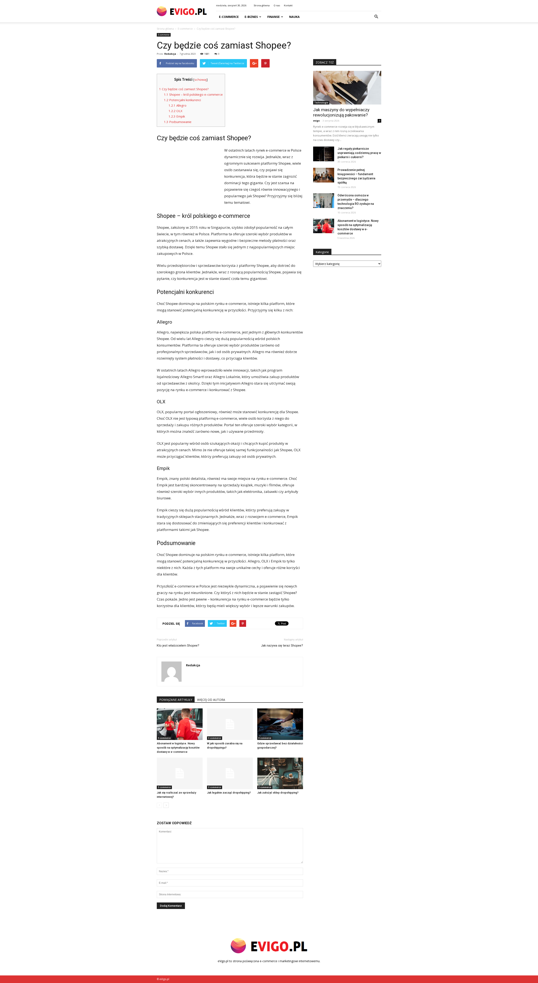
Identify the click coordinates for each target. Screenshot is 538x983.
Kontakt (288, 5)
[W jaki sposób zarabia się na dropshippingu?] (230, 724)
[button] (376, 17)
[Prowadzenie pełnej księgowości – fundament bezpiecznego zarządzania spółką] (323, 175)
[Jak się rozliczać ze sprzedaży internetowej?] (180, 773)
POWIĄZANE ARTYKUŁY (175, 700)
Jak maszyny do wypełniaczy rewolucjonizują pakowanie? (341, 112)
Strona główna (262, 5)
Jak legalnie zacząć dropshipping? (229, 792)
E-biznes (251, 17)
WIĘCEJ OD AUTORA (211, 700)
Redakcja (170, 53)
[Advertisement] (188, 175)
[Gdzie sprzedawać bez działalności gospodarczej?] (280, 724)
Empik (177, 116)
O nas (277, 5)
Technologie (321, 102)
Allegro (177, 105)
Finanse (273, 17)
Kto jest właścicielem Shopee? (178, 645)
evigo (316, 120)
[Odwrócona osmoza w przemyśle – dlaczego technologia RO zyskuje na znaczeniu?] (323, 200)
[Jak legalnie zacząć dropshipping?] (230, 773)
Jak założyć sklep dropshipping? (277, 792)
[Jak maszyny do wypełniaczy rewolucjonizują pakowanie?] (347, 88)
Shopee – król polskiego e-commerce (193, 94)
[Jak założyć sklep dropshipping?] (280, 773)
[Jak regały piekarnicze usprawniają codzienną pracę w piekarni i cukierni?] (323, 154)
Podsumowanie (177, 122)
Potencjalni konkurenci (182, 100)
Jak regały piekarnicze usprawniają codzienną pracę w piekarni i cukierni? (359, 153)
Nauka (294, 17)
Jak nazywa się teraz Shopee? (282, 645)
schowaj (200, 79)
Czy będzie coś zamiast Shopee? (184, 89)
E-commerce (229, 17)
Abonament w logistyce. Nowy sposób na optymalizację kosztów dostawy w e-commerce (178, 747)
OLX (175, 111)
